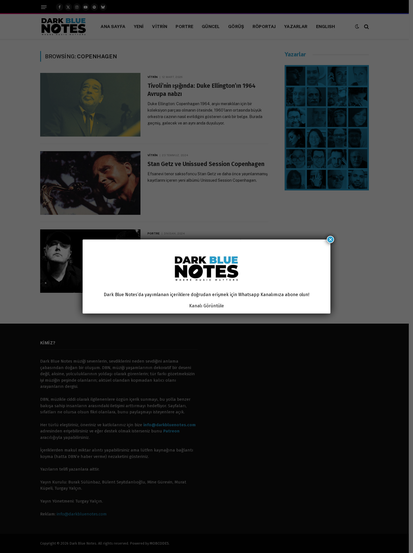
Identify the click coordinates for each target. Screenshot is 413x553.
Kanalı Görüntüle (206, 305)
